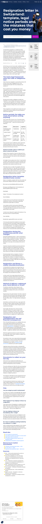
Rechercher (35, 36)
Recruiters (20, 1)
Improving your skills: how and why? (11, 436)
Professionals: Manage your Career (12, 44)
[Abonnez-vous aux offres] (38, 2)
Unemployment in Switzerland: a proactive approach (14, 440)
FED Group (10, 1)
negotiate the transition (20, 383)
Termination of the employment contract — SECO (13, 446)
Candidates (15, 1)
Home (4, 44)
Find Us (28, 1)
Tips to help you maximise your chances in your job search (15, 435)
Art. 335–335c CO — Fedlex (10, 447)
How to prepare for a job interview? (11, 434)
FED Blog (24, 1)
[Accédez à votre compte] (40, 2)
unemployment (10, 326)
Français (35, 1)
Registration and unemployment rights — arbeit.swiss (14, 448)
